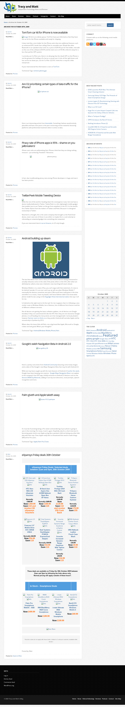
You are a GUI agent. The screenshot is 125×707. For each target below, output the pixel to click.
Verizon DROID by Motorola (31, 378)
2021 (89, 158)
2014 (89, 172)
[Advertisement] (92, 7)
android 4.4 (111, 330)
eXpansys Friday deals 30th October (41, 455)
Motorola (97, 346)
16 (112, 308)
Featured (110, 335)
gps (45, 71)
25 (89, 315)
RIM (98, 349)
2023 (89, 151)
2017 (89, 162)
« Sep (88, 318)
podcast (94, 349)
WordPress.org (9, 685)
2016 (89, 165)
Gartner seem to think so (36, 318)
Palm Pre (41, 442)
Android (36, 331)
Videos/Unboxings (88, 699)
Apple (35, 442)
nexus (103, 346)
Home (8, 16)
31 (117, 315)
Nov (113, 151)
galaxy (89, 338)
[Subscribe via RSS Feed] (87, 44)
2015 (89, 169)
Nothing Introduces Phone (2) (98, 123)
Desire (101, 336)
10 (117, 305)
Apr (98, 151)
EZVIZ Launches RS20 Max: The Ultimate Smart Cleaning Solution (101, 91)
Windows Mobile (44, 331)
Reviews (21, 16)
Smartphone (91, 351)
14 (103, 308)
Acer (88, 330)
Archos (95, 333)
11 (89, 308)
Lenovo (116, 343)
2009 (89, 190)
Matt (9, 454)
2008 (89, 194)
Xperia (89, 355)
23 (112, 312)
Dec (115, 165)
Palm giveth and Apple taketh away (41, 395)
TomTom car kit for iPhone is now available (45, 32)
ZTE (93, 356)
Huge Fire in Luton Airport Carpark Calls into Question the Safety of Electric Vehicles (103, 111)
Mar (96, 162)
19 (93, 312)
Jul (104, 151)
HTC (113, 338)
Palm (57, 331)
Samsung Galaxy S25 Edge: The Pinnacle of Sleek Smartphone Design (102, 96)
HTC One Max (110, 341)
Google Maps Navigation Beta (60, 373)
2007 (89, 197)
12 (93, 308)
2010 (89, 186)
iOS (93, 343)
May (100, 147)
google (96, 338)
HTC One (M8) (99, 341)
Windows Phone (109, 353)
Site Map (61, 16)
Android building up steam (36, 238)
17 (117, 308)
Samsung (105, 348)
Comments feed (9, 682)
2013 (89, 176)
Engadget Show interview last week (57, 297)
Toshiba (88, 353)
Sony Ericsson (106, 351)
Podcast (35, 16)
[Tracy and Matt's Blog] (10, 12)
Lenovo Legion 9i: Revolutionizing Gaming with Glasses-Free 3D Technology (103, 102)
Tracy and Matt (28, 6)
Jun (103, 147)
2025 (89, 147)
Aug (106, 151)
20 (98, 312)
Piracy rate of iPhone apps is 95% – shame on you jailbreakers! (48, 144)
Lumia (91, 346)
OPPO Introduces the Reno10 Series (100, 120)
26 (93, 315)
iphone (41, 71)
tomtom (36, 71)
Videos (28, 16)
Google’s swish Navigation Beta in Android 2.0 (46, 344)
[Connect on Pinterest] (97, 44)
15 (107, 308)
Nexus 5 (108, 346)
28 (103, 315)
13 (98, 308)
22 (107, 312)
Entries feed (8, 679)
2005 (89, 204)
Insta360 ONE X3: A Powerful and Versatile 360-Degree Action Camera (102, 128)
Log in (6, 676)
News (14, 16)
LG (87, 346)
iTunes (46, 442)
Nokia (114, 346)
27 (98, 315)
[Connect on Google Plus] (101, 44)
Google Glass (104, 339)
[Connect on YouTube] (104, 44)
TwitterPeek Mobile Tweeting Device (41, 195)
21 (103, 312)
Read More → (10, 36)
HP (110, 339)
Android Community (50, 365)
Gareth (10, 32)
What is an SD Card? (95, 107)
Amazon (93, 330)
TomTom (56, 67)
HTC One (90, 341)
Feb (94, 162)
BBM (99, 333)
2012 (89, 179)
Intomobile (48, 123)
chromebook (92, 336)
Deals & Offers (17, 656)
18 (89, 312)
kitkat (110, 343)
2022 (89, 155)
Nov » (93, 318)
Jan (92, 162)
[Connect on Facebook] (91, 44)
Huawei (89, 343)
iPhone (53, 331)
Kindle (106, 343)
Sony (99, 351)
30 (112, 315)
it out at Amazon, (46, 223)
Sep (109, 165)
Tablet (114, 351)
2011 (89, 183)
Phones (15, 74)
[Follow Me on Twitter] (94, 44)
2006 (89, 201)
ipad (96, 343)
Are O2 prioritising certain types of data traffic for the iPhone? (50, 85)
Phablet (89, 349)
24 (117, 312)
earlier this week (73, 371)
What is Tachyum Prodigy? (97, 116)
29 (107, 315)
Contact (53, 16)
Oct (111, 151)
